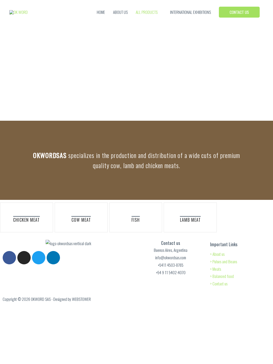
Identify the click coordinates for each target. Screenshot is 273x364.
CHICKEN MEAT (26, 220)
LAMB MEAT (190, 220)
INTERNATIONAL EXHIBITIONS (190, 12)
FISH (135, 220)
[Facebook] (9, 257)
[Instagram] (24, 257)
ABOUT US (120, 12)
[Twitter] (38, 257)
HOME (101, 12)
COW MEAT (81, 220)
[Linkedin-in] (53, 257)
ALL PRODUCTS (147, 12)
